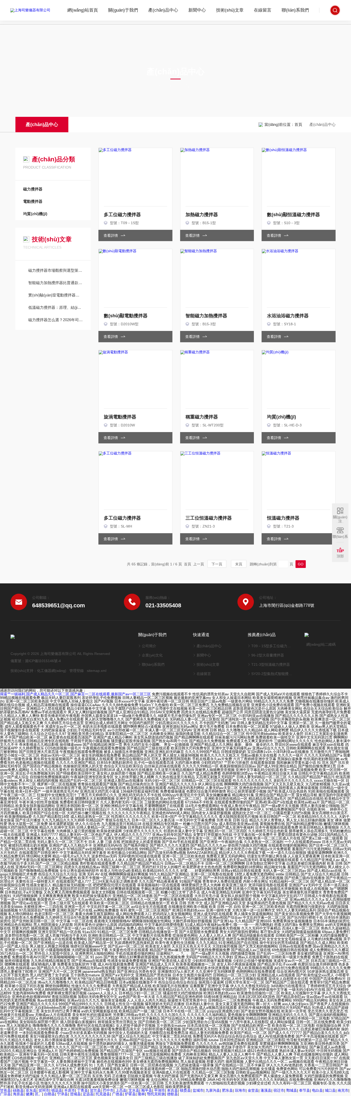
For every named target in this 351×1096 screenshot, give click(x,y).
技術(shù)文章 (230, 10)
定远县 (88, 1094)
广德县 (117, 1094)
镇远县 (56, 1090)
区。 (38, 1094)
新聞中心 (197, 10)
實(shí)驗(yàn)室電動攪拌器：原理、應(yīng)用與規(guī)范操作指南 (55, 295)
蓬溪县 (266, 1090)
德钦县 (172, 1094)
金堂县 (253, 1090)
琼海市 (240, 1090)
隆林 (141, 1094)
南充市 (343, 1090)
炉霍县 (130, 1094)
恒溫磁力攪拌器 (283, 518)
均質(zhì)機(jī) (35, 214)
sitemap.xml (96, 671)
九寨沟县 (213, 1090)
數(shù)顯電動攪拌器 (125, 315)
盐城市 (198, 1090)
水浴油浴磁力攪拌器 (288, 315)
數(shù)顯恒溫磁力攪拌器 (293, 214)
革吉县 (172, 1090)
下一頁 (216, 564)
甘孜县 (5, 1090)
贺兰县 (95, 1090)
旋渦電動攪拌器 (120, 416)
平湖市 (159, 1090)
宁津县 (62, 1094)
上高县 (121, 1090)
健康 (29, 1094)
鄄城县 (291, 1090)
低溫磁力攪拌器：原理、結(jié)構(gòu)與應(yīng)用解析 (55, 307)
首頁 (298, 124)
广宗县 (5, 1094)
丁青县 (82, 1090)
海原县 (18, 1094)
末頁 (238, 564)
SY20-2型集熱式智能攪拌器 (271, 674)
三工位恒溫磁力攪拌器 (209, 518)
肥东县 (227, 1090)
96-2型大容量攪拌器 (267, 655)
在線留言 (262, 10)
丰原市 (69, 1090)
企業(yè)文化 (152, 655)
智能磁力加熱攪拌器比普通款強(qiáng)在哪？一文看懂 (55, 282)
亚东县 (31, 1090)
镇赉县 (185, 1090)
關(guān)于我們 (123, 10)
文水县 (133, 1090)
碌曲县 (18, 1090)
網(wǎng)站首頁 (82, 10)
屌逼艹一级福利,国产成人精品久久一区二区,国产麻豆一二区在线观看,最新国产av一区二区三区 (75, 694)
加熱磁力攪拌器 (202, 214)
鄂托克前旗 (156, 1094)
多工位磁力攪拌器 (122, 214)
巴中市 (108, 1090)
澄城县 (75, 1094)
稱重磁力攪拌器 (202, 416)
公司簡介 (149, 646)
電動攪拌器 (32, 201)
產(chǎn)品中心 (163, 10)
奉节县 (304, 1090)
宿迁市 (278, 1090)
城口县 (330, 1090)
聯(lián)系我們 (295, 10)
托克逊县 (103, 1094)
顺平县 (146, 1090)
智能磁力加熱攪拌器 (206, 315)
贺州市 (44, 1090)
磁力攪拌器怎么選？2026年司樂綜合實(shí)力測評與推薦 (55, 320)
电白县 (317, 1090)
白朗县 (49, 1094)
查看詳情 (111, 235)
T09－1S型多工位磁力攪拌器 (271, 646)
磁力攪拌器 (32, 189)
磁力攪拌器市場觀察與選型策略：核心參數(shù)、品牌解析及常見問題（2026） (55, 270)
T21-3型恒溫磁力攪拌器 (270, 664)
